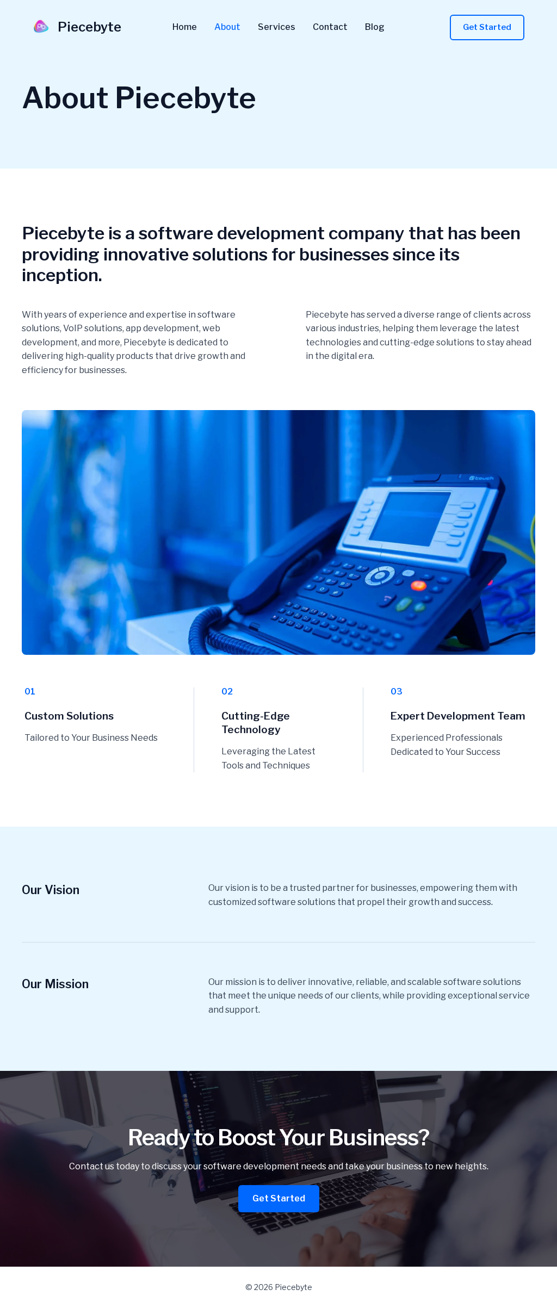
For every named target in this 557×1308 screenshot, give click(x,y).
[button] (487, 27)
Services (276, 27)
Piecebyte (89, 27)
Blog (375, 27)
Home (184, 27)
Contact (330, 27)
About (227, 27)
